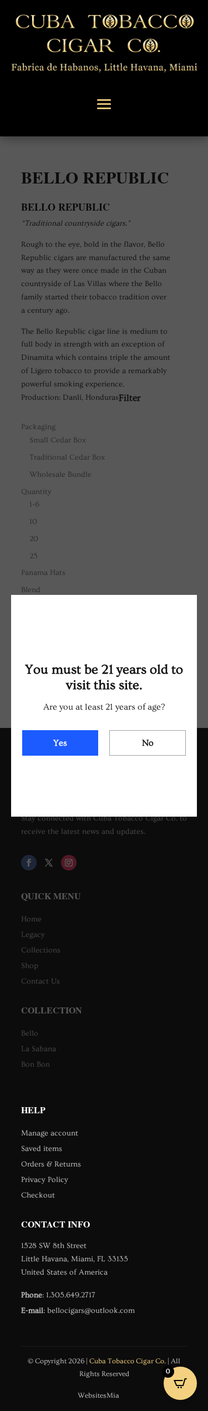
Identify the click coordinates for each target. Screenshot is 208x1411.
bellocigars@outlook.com (91, 1310)
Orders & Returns (51, 1164)
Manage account (49, 1133)
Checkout (38, 1195)
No (148, 743)
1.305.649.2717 (70, 1295)
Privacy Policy (44, 1179)
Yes (60, 743)
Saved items (41, 1148)
